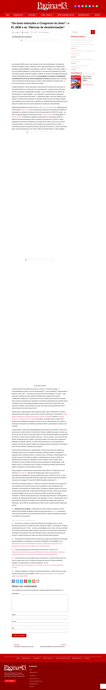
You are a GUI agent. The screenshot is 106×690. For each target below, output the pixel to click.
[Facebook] (75, 6)
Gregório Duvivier (44, 107)
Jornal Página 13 (46, 15)
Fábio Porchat (25, 109)
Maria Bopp (53, 107)
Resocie (54, 511)
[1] (31, 37)
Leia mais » (73, 48)
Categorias (32, 15)
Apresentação (18, 15)
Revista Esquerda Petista (66, 15)
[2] (35, 419)
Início (8, 15)
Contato (97, 15)
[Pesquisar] (93, 32)
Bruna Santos (48, 114)
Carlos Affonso (22, 473)
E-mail (14, 621)
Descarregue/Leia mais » (88, 84)
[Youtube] (93, 6)
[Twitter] (82, 6)
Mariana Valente (16, 117)
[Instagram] (79, 6)
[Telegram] (89, 6)
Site (13, 628)
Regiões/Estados (83, 15)
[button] (13, 581)
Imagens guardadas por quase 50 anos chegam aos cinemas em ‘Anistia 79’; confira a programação (82, 42)
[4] (55, 480)
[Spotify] (97, 6)
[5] (31, 483)
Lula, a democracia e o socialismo (82, 59)
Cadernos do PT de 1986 (79, 66)
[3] (41, 446)
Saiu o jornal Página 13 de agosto (87, 78)
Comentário (16, 593)
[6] (18, 495)
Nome (14, 614)
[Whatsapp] (86, 6)
